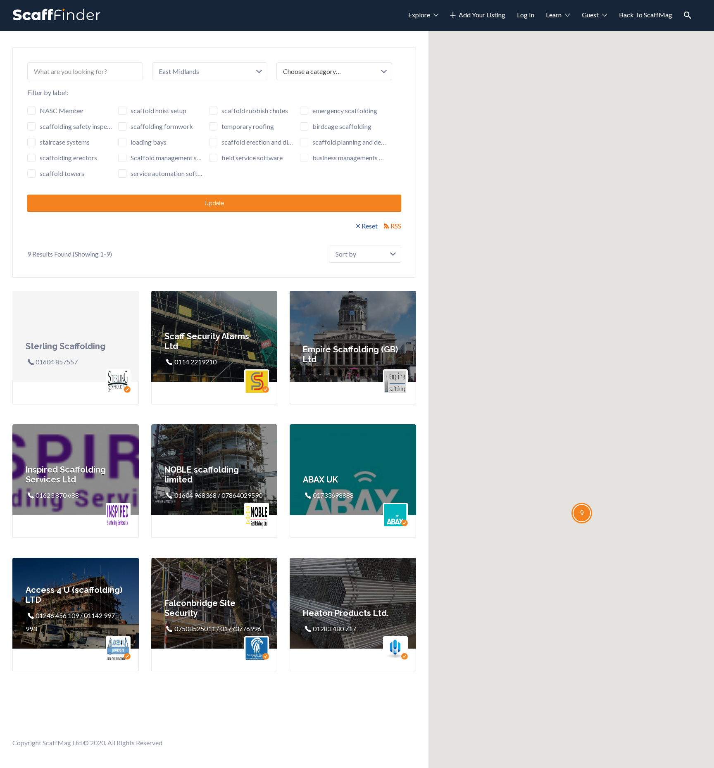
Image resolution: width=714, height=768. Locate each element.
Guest (590, 15)
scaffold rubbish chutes (254, 110)
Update (214, 203)
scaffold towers (62, 173)
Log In (525, 15)
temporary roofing (247, 126)
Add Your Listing (482, 15)
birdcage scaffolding (341, 126)
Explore (419, 15)
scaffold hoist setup (158, 110)
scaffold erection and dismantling (258, 142)
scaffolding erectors (68, 158)
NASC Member (62, 110)
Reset (370, 226)
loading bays (149, 142)
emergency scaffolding (344, 110)
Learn (554, 15)
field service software (252, 158)
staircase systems (65, 142)
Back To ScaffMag (645, 15)
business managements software (349, 158)
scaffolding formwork (162, 126)
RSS (395, 226)
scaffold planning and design (349, 142)
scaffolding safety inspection (76, 126)
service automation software (167, 173)
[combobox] (334, 71)
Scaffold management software (167, 158)
